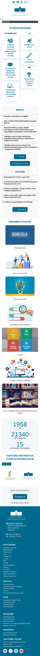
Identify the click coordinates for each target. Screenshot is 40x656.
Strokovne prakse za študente (12, 646)
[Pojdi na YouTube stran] (21, 651)
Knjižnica (5, 567)
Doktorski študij (8, 607)
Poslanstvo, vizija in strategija (12, 586)
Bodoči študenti (8, 550)
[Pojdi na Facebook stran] (5, 651)
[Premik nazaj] (4, 464)
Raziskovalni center (9, 617)
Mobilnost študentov (9, 635)
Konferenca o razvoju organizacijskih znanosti (16, 623)
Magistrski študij (8, 604)
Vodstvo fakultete (8, 589)
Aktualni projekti (8, 621)
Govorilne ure (7, 556)
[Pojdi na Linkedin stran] (16, 651)
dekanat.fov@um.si (14, 534)
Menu (1, 19)
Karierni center (7, 644)
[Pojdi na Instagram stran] (11, 651)
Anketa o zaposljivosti (9, 576)
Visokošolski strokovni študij (11, 600)
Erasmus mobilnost (9, 565)
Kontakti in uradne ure (10, 572)
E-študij (5, 563)
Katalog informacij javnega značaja (13, 593)
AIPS (4, 561)
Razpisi (5, 591)
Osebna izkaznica (8, 584)
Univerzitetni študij (9, 602)
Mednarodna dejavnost (10, 633)
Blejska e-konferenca (9, 626)
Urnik (4, 554)
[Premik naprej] (9, 464)
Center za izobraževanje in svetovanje (14, 642)
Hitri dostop (5, 22)
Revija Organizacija (8, 619)
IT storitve (6, 569)
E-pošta (5, 559)
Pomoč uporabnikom (9, 574)
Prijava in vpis (7, 552)
